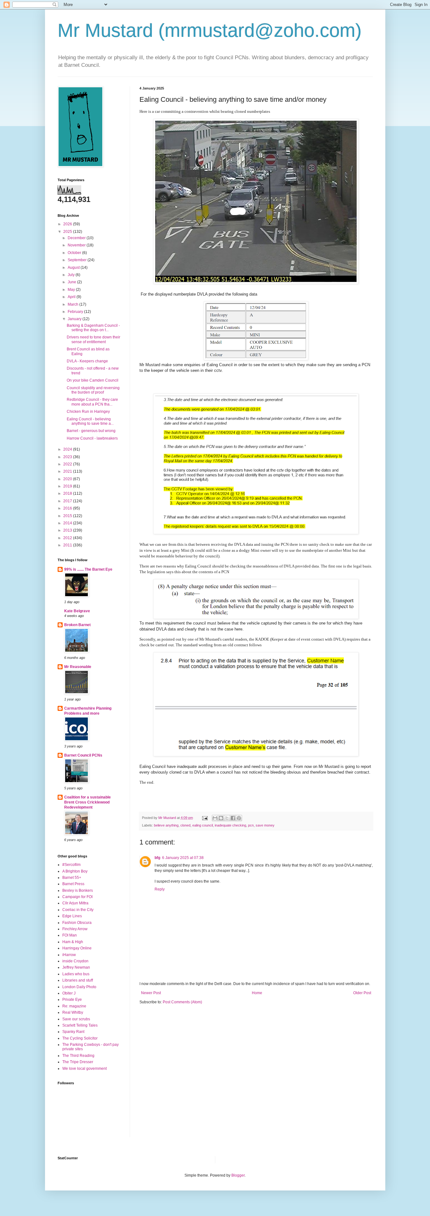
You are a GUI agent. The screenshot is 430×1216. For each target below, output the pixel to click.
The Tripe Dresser (77, 1062)
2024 (68, 449)
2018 (68, 493)
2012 (68, 538)
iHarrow (69, 955)
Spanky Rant (73, 1031)
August (74, 267)
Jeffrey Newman (76, 967)
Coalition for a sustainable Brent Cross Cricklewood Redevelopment (87, 802)
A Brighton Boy (75, 871)
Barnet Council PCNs (83, 755)
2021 (68, 471)
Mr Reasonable (77, 667)
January (75, 319)
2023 (68, 457)
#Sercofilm (71, 864)
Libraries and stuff (77, 980)
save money (265, 825)
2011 (68, 545)
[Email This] (215, 818)
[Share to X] (227, 818)
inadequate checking (230, 825)
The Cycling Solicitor (80, 1038)
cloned (185, 825)
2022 (68, 464)
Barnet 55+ (71, 877)
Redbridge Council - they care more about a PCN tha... (92, 401)
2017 (68, 501)
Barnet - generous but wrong (91, 431)
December (77, 238)
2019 (68, 486)
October (75, 253)
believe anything (166, 825)
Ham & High (72, 942)
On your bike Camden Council (92, 380)
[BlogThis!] (221, 818)
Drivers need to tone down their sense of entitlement (93, 339)
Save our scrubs (76, 1019)
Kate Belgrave (77, 611)
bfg (157, 858)
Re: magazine (74, 1006)
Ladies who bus (75, 974)
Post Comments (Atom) (182, 1002)
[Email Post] (205, 818)
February (76, 311)
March (73, 304)
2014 (68, 523)
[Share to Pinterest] (239, 818)
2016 (68, 508)
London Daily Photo (79, 987)
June (72, 282)
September (78, 260)
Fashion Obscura (77, 922)
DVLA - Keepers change (87, 361)
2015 (68, 516)
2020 (68, 479)
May (72, 289)
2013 (68, 530)
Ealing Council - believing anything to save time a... (90, 421)
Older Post (362, 993)
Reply (160, 889)
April (72, 297)
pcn (251, 825)
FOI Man (69, 935)
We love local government (84, 1068)
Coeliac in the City (77, 910)
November (77, 245)
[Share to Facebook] (233, 818)
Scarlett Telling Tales (80, 1025)
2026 (68, 224)
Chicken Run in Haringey (88, 411)
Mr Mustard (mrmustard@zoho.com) (210, 30)
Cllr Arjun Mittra (75, 903)
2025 (68, 231)
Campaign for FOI (77, 897)
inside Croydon (75, 961)
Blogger (238, 1175)
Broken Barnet (77, 625)
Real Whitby (72, 1012)
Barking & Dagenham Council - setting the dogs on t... (93, 327)
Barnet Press (73, 884)
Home (257, 993)
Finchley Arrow (75, 929)
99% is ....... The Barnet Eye (88, 569)
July (72, 275)
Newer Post (151, 993)
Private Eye (72, 999)
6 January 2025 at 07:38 (183, 858)
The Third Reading (78, 1055)
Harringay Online (77, 948)
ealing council (202, 825)
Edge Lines (72, 916)
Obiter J (69, 993)
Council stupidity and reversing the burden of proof (93, 390)
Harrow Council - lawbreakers (92, 438)
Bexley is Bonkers (77, 890)
